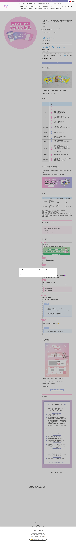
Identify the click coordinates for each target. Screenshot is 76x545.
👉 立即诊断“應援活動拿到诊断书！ (38, 539)
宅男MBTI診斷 (23, 8)
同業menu (52, 8)
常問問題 (58, 8)
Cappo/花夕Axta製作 (56, 3)
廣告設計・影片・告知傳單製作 (28, 6)
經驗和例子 (31, 8)
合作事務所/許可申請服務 (41, 8)
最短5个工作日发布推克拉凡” (29, 3)
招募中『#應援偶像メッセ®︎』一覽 (46, 6)
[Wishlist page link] (62, 6)
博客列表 (58, 6)
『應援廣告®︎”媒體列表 (43, 3)
